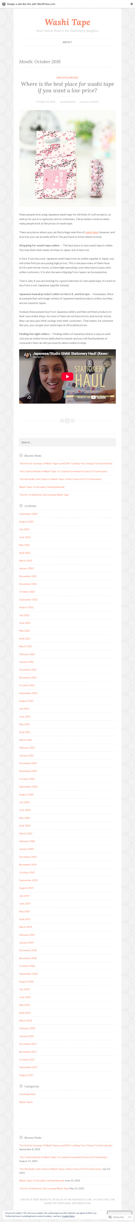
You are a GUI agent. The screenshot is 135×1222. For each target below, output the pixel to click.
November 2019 (28, 864)
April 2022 (24, 638)
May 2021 (24, 724)
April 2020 (24, 825)
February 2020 (27, 841)
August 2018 (26, 981)
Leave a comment (89, 101)
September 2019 (28, 880)
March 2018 (25, 1020)
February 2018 (27, 1028)
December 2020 (28, 763)
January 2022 (26, 661)
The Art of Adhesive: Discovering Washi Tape (44, 494)
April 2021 (24, 732)
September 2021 (28, 693)
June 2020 (25, 809)
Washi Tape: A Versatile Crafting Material (41, 486)
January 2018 (26, 1036)
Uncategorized (67, 77)
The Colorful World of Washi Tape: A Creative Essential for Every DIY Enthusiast (63, 471)
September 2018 (28, 973)
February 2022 (27, 654)
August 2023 (26, 521)
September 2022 (28, 599)
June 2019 (25, 903)
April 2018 (24, 1012)
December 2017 (28, 1043)
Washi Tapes (26, 1101)
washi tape (91, 232)
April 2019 (24, 919)
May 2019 (24, 911)
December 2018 (28, 950)
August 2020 (26, 794)
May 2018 (24, 1004)
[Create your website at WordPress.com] (67, 4)
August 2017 (26, 1075)
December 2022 (28, 576)
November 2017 (28, 1051)
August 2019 (26, 887)
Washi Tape (67, 22)
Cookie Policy (68, 1216)
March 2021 (25, 739)
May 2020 (24, 817)
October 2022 (27, 591)
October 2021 (27, 685)
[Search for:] (67, 442)
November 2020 (28, 770)
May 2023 (24, 544)
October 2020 (27, 778)
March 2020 (25, 833)
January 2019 (26, 942)
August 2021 (26, 700)
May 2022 (24, 630)
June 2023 (25, 537)
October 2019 (27, 872)
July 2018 (24, 989)
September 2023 (28, 513)
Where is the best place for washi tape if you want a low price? (67, 87)
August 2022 (26, 607)
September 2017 (28, 1067)
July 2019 (24, 895)
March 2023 (25, 560)
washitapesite (67, 101)
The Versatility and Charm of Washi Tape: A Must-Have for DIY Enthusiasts (60, 479)
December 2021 (28, 669)
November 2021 (28, 677)
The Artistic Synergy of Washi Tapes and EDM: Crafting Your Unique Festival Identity (65, 463)
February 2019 (27, 934)
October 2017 (27, 1059)
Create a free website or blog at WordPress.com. (56, 1199)
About (67, 42)
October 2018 (27, 965)
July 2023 (24, 529)
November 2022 (28, 583)
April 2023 (24, 552)
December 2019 (28, 856)
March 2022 (25, 646)
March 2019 (25, 926)
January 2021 (26, 755)
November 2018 (28, 958)
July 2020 (24, 802)
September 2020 (28, 786)
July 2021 (24, 708)
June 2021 (25, 716)
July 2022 (24, 615)
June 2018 (25, 997)
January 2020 (26, 848)
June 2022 (25, 622)
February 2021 (27, 747)
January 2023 (26, 568)
